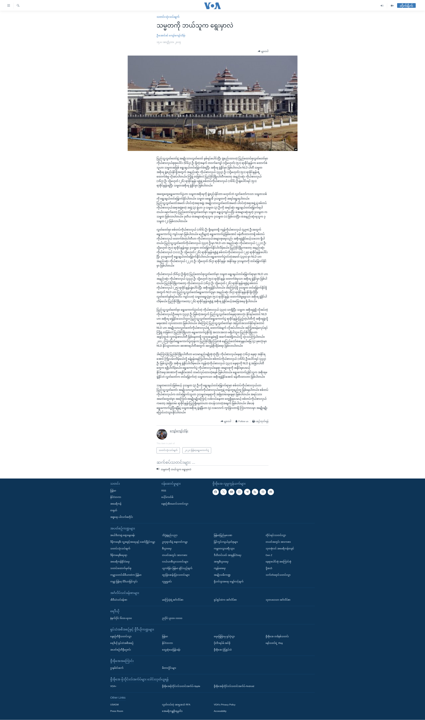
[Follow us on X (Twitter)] (223, 492)
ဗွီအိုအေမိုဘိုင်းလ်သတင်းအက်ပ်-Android (234, 686)
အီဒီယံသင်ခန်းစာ (118, 600)
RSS (163, 490)
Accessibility (220, 711)
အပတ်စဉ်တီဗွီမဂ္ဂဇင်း (120, 649)
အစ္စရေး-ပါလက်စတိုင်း (121, 517)
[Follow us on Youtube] (231, 492)
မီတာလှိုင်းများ (169, 668)
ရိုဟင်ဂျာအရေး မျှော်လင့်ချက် (229, 581)
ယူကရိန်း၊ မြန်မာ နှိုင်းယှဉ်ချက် (177, 568)
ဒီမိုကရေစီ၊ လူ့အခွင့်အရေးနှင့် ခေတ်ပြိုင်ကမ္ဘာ (132, 542)
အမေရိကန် (115, 504)
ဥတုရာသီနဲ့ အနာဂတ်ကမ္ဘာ (175, 542)
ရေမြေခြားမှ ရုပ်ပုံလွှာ (224, 636)
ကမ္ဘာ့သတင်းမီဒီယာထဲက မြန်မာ (125, 575)
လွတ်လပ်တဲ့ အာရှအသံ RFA (176, 704)
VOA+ (113, 686)
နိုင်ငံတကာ (115, 497)
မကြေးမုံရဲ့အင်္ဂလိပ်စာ (172, 600)
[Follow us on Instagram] (239, 492)
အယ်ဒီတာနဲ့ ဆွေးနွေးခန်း (122, 535)
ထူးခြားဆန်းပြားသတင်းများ (176, 575)
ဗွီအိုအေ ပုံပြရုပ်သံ (223, 649)
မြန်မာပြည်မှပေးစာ (223, 535)
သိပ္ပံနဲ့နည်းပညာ (169, 535)
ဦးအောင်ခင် (162, 35)
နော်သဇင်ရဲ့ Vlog (274, 643)
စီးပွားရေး (167, 548)
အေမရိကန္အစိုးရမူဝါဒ (172, 711)
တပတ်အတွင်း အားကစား (174, 555)
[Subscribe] (271, 492)
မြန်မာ (113, 490)
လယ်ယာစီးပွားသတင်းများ (175, 561)
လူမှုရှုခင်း (167, 581)
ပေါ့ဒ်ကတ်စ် (167, 497)
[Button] (263, 51)
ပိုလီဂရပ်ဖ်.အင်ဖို (222, 643)
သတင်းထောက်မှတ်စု (120, 568)
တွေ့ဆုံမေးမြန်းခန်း (171, 649)
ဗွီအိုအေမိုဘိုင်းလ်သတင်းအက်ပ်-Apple (181, 686)
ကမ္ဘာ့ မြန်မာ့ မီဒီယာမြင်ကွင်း (124, 581)
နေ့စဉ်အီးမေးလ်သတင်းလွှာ (174, 504)
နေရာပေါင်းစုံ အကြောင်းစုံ (278, 561)
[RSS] (255, 492)
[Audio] (382, 5)
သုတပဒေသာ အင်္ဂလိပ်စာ (278, 600)
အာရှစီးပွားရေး (221, 561)
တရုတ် (113, 510)
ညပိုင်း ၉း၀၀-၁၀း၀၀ (172, 618)
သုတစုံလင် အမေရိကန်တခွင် (280, 548)
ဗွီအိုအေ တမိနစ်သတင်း (277, 636)
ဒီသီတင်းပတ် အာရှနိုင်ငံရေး (227, 555)
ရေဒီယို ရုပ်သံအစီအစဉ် (121, 643)
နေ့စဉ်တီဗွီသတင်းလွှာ (120, 636)
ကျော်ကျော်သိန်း (177, 35)
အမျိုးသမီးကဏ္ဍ (222, 575)
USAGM (114, 704)
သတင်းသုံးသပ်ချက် (168, 16)
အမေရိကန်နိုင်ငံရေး (120, 561)
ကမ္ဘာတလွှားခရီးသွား (224, 548)
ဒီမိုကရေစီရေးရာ (118, 555)
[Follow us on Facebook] (215, 492)
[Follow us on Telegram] (247, 492)
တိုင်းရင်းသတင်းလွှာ (276, 535)
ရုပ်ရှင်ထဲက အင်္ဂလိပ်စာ (225, 600)
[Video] (392, 5)
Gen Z (269, 555)
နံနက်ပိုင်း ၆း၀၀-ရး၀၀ (121, 618)
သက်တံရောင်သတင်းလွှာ (278, 575)
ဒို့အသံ (269, 568)
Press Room (116, 711)
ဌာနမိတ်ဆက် (117, 668)
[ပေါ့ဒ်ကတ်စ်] (263, 492)
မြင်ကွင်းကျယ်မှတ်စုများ (226, 542)
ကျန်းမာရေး (220, 568)
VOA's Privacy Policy (224, 704)
